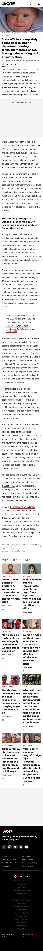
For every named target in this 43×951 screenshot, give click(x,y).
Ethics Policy (27, 860)
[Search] (29, 3)
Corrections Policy (9, 860)
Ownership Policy (29, 863)
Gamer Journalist (21, 906)
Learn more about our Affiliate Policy (14, 551)
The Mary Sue (21, 916)
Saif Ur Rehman (28, 726)
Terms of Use (27, 866)
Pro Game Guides (21, 881)
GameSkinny (21, 910)
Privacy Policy (7, 866)
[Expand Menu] (34, 3)
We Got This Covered (21, 900)
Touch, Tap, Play (21, 919)
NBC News (33, 95)
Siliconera (21, 897)
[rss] (4, 847)
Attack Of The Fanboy (21, 890)
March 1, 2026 (11, 331)
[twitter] (15, 847)
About (4, 856)
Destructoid (21, 903)
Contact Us (26, 856)
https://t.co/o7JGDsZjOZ (17, 326)
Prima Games (21, 894)
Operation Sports (21, 913)
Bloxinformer (21, 926)
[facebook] (21, 847)
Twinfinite (21, 884)
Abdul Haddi (7, 606)
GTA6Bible (21, 929)
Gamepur (22, 887)
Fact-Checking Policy (10, 863)
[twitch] (9, 847)
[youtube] (26, 847)
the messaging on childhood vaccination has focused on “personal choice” (19, 510)
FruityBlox (21, 922)
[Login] (39, 3)
